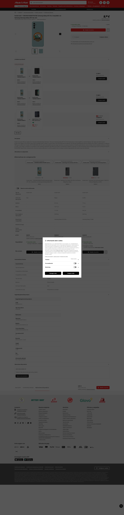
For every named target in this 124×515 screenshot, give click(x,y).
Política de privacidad (49, 256)
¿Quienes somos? (56, 256)
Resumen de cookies (64, 256)
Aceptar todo (70, 273)
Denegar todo (53, 273)
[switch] (74, 263)
